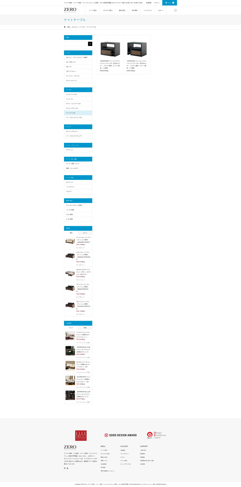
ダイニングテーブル (72, 108)
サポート (161, 10)
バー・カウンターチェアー (74, 136)
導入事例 (135, 10)
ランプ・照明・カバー (72, 163)
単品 (71, 233)
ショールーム (148, 10)
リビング (68, 191)
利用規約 (142, 457)
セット (85, 233)
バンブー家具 (70, 210)
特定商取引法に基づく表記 (147, 460)
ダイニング (69, 182)
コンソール (69, 99)
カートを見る (123, 460)
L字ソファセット (71, 71)
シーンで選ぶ (93, 10)
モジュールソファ (71, 80)
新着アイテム (104, 460)
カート (171, 2)
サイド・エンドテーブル (73, 103)
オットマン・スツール (72, 76)
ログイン (156, 2)
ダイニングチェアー (72, 131)
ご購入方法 (143, 450)
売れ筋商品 (103, 464)
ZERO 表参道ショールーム (107, 471)
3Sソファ (69, 66)
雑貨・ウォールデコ (72, 168)
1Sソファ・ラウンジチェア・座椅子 (77, 57)
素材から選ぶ (104, 457)
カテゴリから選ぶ (105, 453)
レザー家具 (69, 219)
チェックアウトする (125, 464)
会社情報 (142, 464)
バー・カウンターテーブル (74, 117)
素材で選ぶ (122, 10)
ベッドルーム (70, 186)
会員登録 (148, 2)
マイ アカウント (124, 453)
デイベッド (69, 150)
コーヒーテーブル (71, 94)
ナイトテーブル (70, 113)
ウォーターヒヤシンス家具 (74, 205)
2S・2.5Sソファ (71, 62)
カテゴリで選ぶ (108, 10)
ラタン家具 (69, 214)
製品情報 (142, 453)
